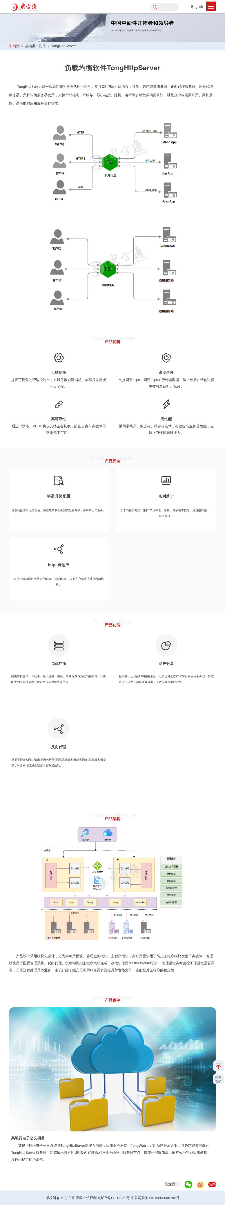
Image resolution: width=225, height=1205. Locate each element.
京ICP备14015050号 (114, 1197)
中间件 (14, 45)
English (197, 6)
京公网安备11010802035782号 (155, 1197)
